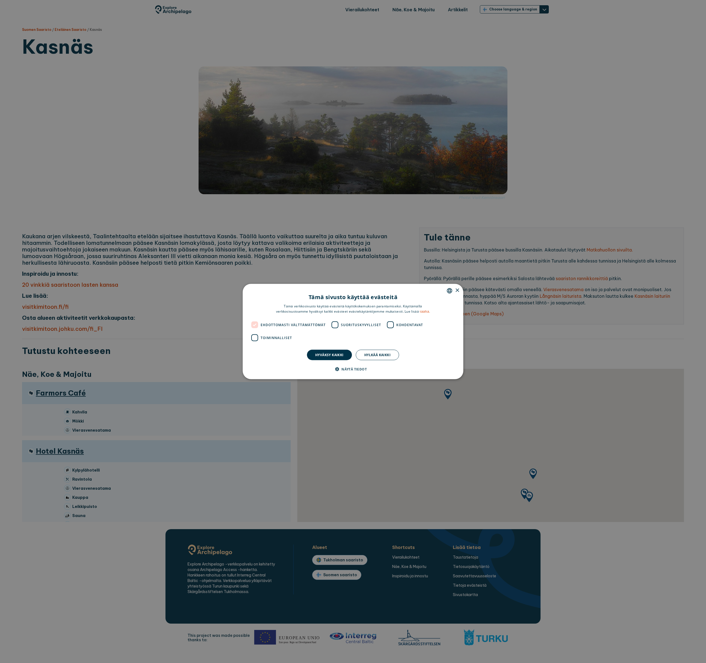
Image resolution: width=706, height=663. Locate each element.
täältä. (425, 311)
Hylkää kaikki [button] (377, 355)
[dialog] (353, 331)
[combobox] (449, 290)
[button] (353, 369)
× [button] (457, 290)
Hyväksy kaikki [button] (329, 355)
